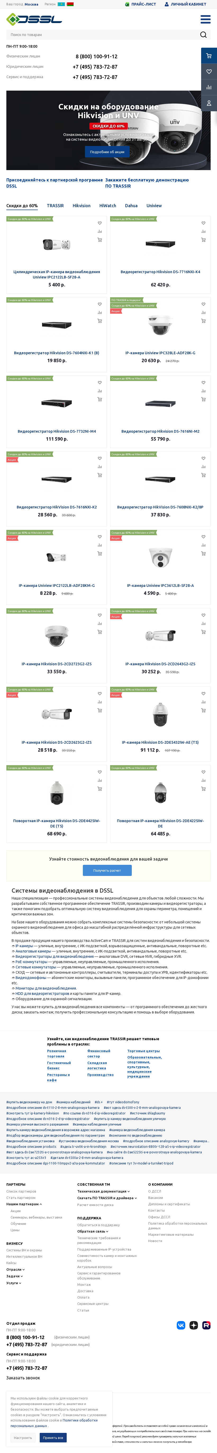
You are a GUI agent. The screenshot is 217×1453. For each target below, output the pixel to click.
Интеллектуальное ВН (24, 1256)
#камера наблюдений (73, 1102)
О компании (160, 1184)
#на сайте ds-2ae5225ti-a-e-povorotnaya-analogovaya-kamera (154, 1152)
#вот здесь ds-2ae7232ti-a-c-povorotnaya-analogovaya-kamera (54, 1152)
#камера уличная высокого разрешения (37, 1124)
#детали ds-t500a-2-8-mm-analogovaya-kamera (87, 1157)
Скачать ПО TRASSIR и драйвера (105, 1198)
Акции (16, 1211)
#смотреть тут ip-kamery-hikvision (32, 1113)
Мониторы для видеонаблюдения (46, 988)
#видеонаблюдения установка (30, 1141)
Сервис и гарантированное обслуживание (99, 1275)
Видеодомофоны (31, 978)
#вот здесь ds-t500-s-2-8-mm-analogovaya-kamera (142, 1107)
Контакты (156, 1210)
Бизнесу (14, 1243)
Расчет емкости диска (95, 1205)
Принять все (53, 1437)
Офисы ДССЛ (159, 1217)
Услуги (12, 1283)
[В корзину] (99, 239)
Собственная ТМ (93, 1184)
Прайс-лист (144, 4)
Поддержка (89, 1218)
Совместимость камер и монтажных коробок (107, 1258)
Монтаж (84, 1284)
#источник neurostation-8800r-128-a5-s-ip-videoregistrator (156, 1146)
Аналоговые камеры (33, 951)
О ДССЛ (154, 1191)
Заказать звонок (23, 1378)
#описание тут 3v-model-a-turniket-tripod (141, 1163)
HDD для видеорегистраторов (42, 993)
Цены (15, 1230)
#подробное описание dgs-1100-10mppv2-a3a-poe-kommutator (55, 1163)
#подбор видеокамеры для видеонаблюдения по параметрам (55, 1135)
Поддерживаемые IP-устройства (104, 1249)
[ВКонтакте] (181, 1325)
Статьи (83, 1310)
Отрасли (13, 1269)
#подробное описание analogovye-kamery (156, 1141)
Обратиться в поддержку (98, 1225)
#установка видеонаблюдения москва (89, 1141)
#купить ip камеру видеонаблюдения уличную (130, 1118)
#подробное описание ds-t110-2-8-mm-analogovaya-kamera (53, 1107)
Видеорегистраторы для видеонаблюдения (55, 956)
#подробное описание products (31, 1146)
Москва (31, 4)
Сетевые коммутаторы (36, 967)
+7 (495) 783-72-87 (95, 67)
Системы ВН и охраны (24, 1250)
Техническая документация (101, 1191)
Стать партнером (20, 1197)
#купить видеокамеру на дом (29, 1102)
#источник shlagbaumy (147, 1113)
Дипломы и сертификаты (169, 1204)
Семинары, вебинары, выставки (36, 1217)
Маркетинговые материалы (171, 1234)
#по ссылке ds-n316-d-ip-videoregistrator (94, 1113)
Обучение (18, 1223)
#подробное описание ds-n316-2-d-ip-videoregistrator (48, 1118)
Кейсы (11, 1263)
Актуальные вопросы (94, 1267)
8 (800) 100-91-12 (96, 56)
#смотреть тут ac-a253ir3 (26, 1157)
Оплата (83, 1297)
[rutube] (206, 1325)
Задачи (13, 1276)
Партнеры (15, 1184)
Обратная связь (91, 1231)
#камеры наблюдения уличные (97, 1124)
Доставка (85, 1291)
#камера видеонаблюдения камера (137, 1130)
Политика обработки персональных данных (177, 1225)
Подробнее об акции (107, 152)
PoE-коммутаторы (31, 962)
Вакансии (155, 1197)
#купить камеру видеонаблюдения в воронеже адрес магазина (55, 1130)
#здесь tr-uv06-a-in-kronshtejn (83, 1146)
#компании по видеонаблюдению (135, 1135)
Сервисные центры (92, 1303)
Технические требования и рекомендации (99, 1240)
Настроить (23, 1437)
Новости (155, 1241)
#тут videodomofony (123, 1102)
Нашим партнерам (22, 1204)
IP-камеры (24, 946)
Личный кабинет (188, 4)
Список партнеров (21, 1191)
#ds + (99, 1102)
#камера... (201, 1141)
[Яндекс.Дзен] (193, 1325)
